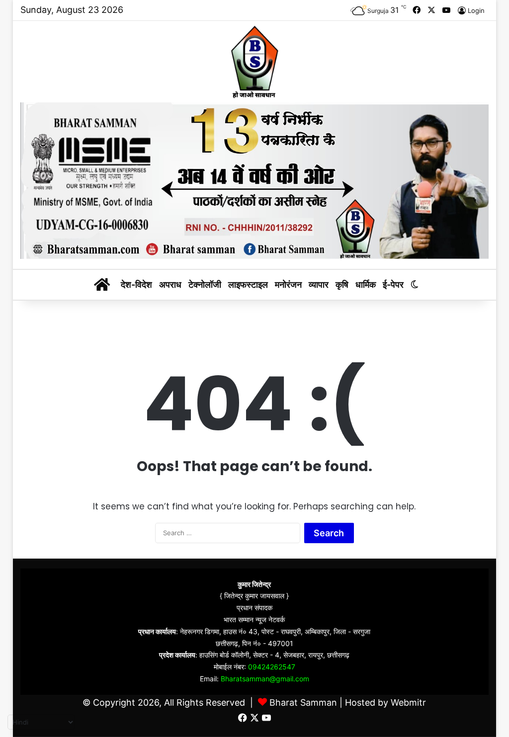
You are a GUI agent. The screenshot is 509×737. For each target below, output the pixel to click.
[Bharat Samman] (254, 61)
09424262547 (271, 666)
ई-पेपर (393, 284)
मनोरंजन (288, 284)
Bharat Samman (303, 702)
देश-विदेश (136, 284)
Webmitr (408, 702)
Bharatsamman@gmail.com (265, 678)
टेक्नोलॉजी (204, 284)
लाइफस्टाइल (248, 284)
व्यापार (319, 284)
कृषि (342, 284)
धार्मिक (365, 284)
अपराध (170, 284)
